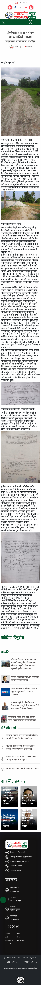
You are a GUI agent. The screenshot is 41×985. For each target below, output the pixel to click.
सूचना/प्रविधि (9, 940)
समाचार (7, 934)
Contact (8, 944)
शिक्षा (18, 934)
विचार (18, 937)
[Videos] (31, 7)
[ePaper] (10, 7)
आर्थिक (7, 937)
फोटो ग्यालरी (20, 940)
